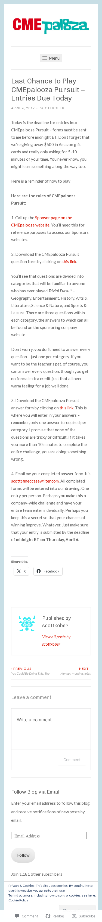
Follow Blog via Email (35, 792)
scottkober (52, 108)
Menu (54, 57)
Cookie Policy (18, 900)
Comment (72, 759)
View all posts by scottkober (56, 640)
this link (69, 261)
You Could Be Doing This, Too (30, 671)
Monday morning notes (75, 671)
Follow (23, 855)
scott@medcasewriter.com (35, 480)
